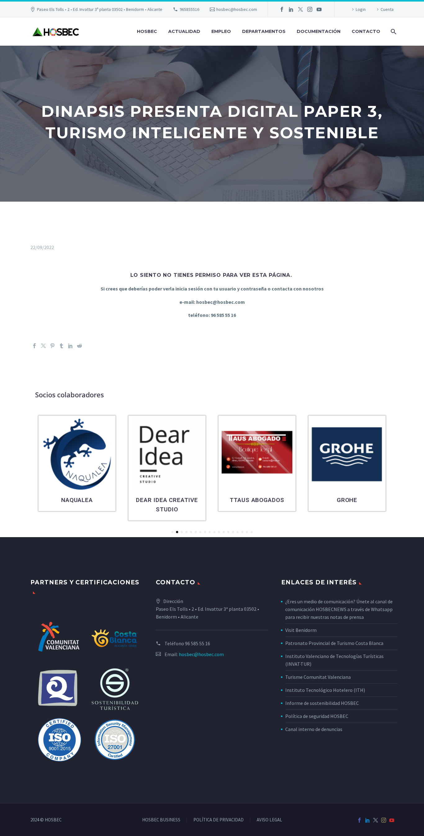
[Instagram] (309, 9)
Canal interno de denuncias (313, 729)
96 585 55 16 (197, 643)
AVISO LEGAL (269, 820)
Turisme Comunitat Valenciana (318, 677)
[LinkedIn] (291, 9)
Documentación (319, 31)
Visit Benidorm (301, 630)
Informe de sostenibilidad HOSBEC (322, 703)
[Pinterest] (52, 345)
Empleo (221, 31)
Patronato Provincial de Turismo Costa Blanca (334, 643)
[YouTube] (319, 9)
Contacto (366, 31)
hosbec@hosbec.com (236, 9)
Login (361, 9)
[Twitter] (300, 9)
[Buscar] (393, 31)
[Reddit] (79, 345)
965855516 (189, 9)
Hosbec (147, 31)
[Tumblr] (61, 345)
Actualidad (184, 31)
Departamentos (264, 31)
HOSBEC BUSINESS (161, 820)
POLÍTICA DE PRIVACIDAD (218, 820)
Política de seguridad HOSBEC (316, 716)
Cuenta (387, 9)
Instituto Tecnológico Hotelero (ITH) (325, 690)
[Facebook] (281, 9)
